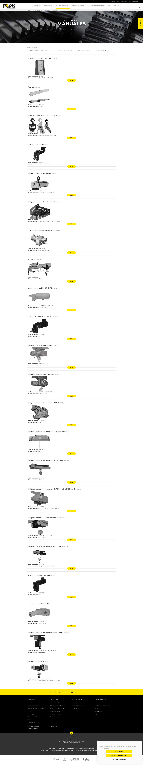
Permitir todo (119, 751)
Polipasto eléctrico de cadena (57, 705)
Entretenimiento (32, 722)
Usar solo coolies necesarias (119, 755)
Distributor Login (115, 1)
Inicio (28, 10)
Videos (96, 708)
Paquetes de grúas (55, 711)
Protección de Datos (75, 748)
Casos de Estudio (99, 711)
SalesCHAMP (126, 1)
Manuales (55, 10)
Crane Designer (76, 708)
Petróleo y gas (31, 714)
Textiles (29, 719)
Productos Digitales (55, 716)
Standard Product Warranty (66, 750)
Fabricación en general (33, 705)
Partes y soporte (62, 6)
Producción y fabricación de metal (36, 708)
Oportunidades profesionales (102, 705)
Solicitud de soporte (77, 705)
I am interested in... (32, 47)
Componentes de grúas (56, 714)
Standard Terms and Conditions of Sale (50, 750)
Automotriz (31, 703)
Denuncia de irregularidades (87, 748)
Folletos (97, 716)
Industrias (36, 6)
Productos (48, 6)
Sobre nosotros (78, 6)
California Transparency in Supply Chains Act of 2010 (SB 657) (88, 750)
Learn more (106, 748)
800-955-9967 (135, 1)
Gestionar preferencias (119, 759)
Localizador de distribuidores (99, 6)
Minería (29, 711)
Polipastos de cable (55, 703)
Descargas (47, 10)
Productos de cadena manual (57, 708)
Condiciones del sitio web (63, 748)
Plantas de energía (32, 716)
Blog (96, 714)
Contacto (116, 6)
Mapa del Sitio (52, 748)
